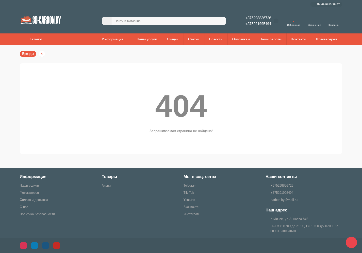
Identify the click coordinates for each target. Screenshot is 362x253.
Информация (33, 176)
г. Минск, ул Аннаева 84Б (290, 219)
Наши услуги (147, 39)
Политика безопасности (37, 214)
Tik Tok (188, 192)
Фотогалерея (326, 39)
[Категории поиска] (107, 21)
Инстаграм (191, 214)
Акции (106, 185)
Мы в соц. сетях (199, 176)
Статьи (193, 39)
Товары (109, 176)
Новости (215, 39)
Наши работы (270, 39)
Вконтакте (190, 207)
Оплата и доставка (34, 200)
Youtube (189, 200)
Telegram (190, 185)
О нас (24, 207)
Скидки (172, 39)
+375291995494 (258, 24)
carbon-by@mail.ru (284, 200)
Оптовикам (241, 39)
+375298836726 (258, 18)
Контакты (298, 39)
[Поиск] (221, 21)
